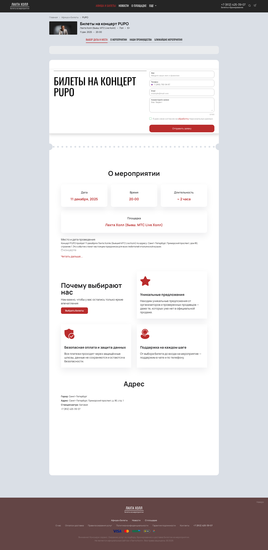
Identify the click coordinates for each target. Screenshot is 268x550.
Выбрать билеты (74, 310)
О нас (58, 525)
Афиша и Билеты (106, 5)
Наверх (260, 502)
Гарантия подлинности (164, 525)
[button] (152, 84)
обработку (183, 118)
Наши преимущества (141, 39)
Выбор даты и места (97, 39)
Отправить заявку (181, 128)
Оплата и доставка (74, 525)
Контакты (184, 525)
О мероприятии (118, 39)
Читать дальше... (72, 256)
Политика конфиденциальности (132, 525)
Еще (151, 5)
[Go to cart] (255, 6)
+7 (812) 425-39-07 (233, 4)
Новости (124, 5)
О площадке (138, 5)
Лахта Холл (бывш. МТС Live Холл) (98, 27)
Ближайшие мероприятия (168, 39)
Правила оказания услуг (100, 525)
